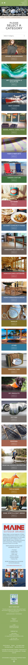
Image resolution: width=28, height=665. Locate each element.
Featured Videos (23, 5)
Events (13, 645)
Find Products (6, 645)
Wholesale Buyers (9, 647)
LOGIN (14, 624)
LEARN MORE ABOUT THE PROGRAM (14, 613)
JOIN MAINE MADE (14, 621)
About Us (24, 3)
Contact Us (24, 2)
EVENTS (14, 619)
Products (8, 17)
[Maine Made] (12, 11)
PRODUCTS (14, 618)
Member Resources (19, 647)
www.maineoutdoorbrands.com (14, 565)
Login (25, 1)
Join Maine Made (20, 645)
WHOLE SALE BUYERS (14, 627)
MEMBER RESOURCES (14, 626)
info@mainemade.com (14, 639)
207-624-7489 (14, 638)
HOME (2, 17)
